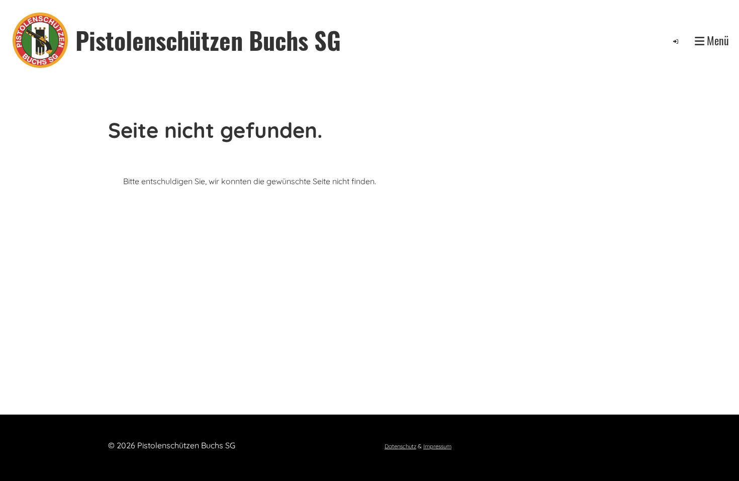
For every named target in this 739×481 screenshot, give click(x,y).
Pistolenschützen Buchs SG (208, 40)
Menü (716, 40)
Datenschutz (400, 446)
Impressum (437, 446)
